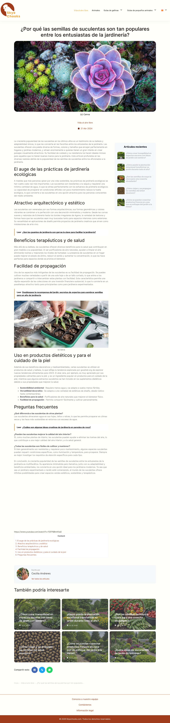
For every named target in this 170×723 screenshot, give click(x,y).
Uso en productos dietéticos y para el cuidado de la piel (40, 552)
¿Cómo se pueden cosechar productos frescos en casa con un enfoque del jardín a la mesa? (139, 203)
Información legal (85, 710)
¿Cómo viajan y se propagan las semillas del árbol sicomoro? (138, 190)
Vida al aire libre (81, 10)
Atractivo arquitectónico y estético (31, 543)
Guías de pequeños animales (140, 10)
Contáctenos (85, 705)
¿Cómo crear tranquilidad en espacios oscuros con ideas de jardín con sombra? (138, 155)
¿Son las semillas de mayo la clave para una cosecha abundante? (138, 178)
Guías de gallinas (111, 10)
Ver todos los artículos (40, 579)
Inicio (16, 683)
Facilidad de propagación (27, 549)
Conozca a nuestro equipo (85, 699)
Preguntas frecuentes (25, 555)
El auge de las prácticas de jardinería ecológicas (37, 540)
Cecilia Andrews (41, 573)
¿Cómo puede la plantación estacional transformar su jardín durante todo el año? (138, 167)
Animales (96, 10)
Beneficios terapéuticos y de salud (31, 546)
